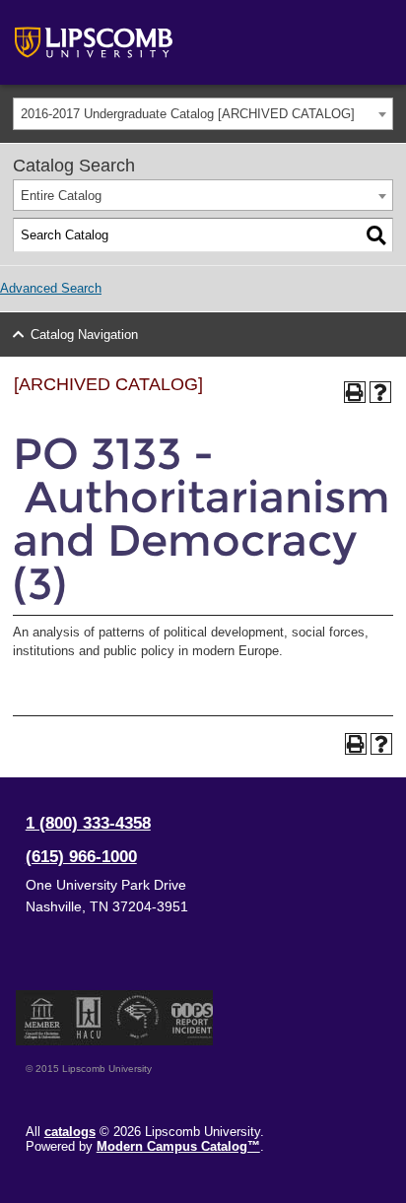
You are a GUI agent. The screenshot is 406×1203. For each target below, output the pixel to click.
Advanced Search (51, 288)
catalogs (70, 1131)
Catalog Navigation (84, 334)
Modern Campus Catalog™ (178, 1146)
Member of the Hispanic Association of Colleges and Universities (88, 1017)
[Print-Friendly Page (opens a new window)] (355, 392)
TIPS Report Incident (191, 1017)
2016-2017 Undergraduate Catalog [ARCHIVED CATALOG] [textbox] (188, 113)
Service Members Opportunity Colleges (138, 1017)
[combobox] (203, 114)
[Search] (376, 235)
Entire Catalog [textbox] (61, 195)
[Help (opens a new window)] (380, 392)
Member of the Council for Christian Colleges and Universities (42, 1017)
